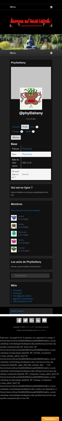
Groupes (17, 131)
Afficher (15, 137)
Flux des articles (22, 296)
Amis (33, 127)
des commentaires (23, 299)
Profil (25, 127)
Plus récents (15, 210)
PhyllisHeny (18, 62)
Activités (16, 127)
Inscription (17, 290)
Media (30, 131)
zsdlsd (21, 216)
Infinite (21, 224)
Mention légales (17, 311)
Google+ (31, 320)
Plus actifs (24, 210)
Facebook (19, 320)
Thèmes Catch (40, 330)
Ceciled (21, 248)
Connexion (17, 293)
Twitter (25, 320)
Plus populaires (35, 210)
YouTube (44, 320)
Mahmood (22, 232)
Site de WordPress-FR (22, 301)
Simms (21, 240)
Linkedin (38, 320)
